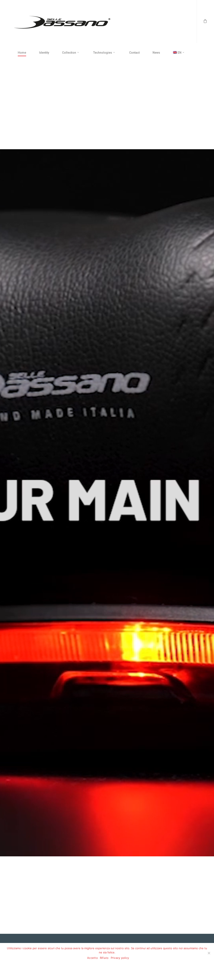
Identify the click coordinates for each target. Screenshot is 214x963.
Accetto (92, 957)
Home (22, 52)
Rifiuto (104, 957)
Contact (134, 52)
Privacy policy (120, 957)
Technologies (102, 52)
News (156, 52)
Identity (44, 52)
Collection (69, 52)
